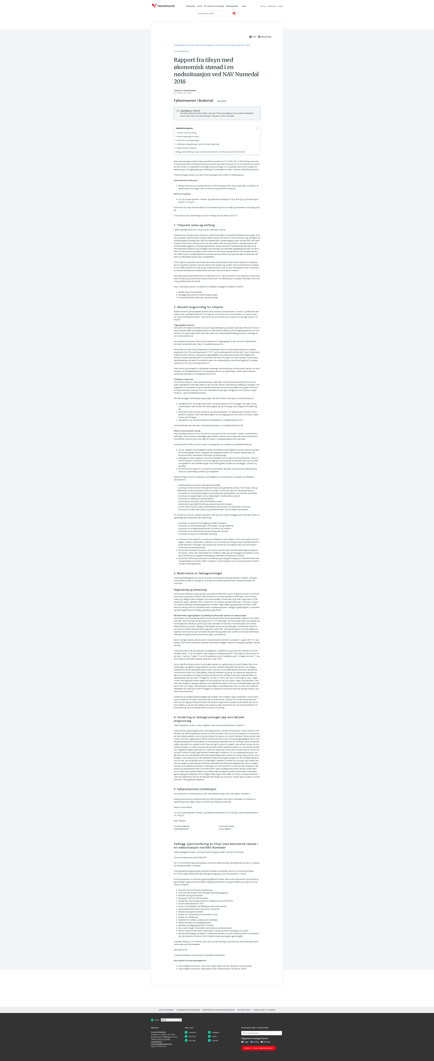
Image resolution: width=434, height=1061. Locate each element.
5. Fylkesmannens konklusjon (186, 148)
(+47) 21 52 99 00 (163, 1039)
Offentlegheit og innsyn (264, 1010)
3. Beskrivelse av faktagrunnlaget (187, 140)
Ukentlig (256, 1042)
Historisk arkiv (244, 1010)
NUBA (244, 6)
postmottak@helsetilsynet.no (161, 1044)
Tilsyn (199, 6)
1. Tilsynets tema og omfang (185, 133)
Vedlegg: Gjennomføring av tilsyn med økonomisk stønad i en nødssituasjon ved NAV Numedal (210, 152)
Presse (280, 6)
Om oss (263, 6)
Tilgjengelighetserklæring (188, 1010)
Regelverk (190, 6)
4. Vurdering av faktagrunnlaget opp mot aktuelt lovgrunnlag (197, 144)
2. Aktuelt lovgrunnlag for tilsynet (187, 136)
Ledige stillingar (166, 1010)
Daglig (246, 1042)
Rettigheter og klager (214, 6)
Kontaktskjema (156, 1042)
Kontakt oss (272, 6)
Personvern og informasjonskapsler (219, 1010)
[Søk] (234, 13)
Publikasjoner (232, 6)
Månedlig (266, 1042)
